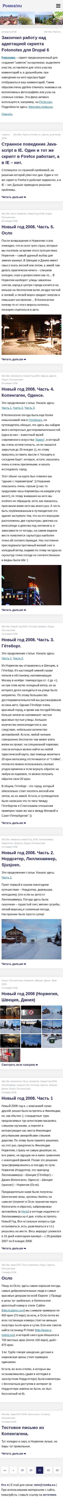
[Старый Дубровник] (9, 18)
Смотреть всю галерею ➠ (20, 1064)
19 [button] (22, 1470)
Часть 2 (18, 407)
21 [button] (39, 1470)
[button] (4, 1470)
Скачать (7, 114)
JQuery (45, 134)
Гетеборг (32, 626)
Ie (40, 134)
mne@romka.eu (44, 1484)
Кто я (5, 1484)
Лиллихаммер (46, 839)
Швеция (42, 626)
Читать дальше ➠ (14, 197)
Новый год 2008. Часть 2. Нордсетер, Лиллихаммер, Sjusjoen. (29, 858)
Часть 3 (29, 407)
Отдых (48, 213)
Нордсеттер (23, 1085)
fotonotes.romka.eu (41, 106)
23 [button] (57, 1470)
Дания (53, 376)
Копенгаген (16, 376)
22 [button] (48, 1470)
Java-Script (55, 134)
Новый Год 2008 (36, 213)
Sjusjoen (18, 843)
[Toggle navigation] (58, 6)
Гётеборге (35, 420)
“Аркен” (40, 439)
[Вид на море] (43, 18)
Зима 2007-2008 (19, 1414)
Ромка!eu (12, 5)
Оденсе (44, 376)
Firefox (34, 134)
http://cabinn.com (13, 1310)
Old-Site (48, 32)
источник (49, 1494)
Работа (57, 32)
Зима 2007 (16, 1265)
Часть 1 (7, 407)
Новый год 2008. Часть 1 (27, 1098)
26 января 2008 (10, 221)
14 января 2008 (10, 634)
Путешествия (8, 217)
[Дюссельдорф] (26, 18)
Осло (13, 213)
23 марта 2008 (9, 32)
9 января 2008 (9, 1092)
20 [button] (31, 1470)
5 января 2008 (9, 1422)
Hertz (24, 1211)
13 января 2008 (10, 988)
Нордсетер (7, 843)
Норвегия (21, 213)
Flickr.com (45, 102)
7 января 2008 (9, 1272)
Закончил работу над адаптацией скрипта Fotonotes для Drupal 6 (25, 43)
